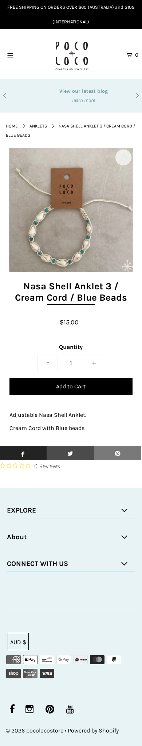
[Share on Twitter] (70, 453)
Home (12, 126)
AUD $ (18, 642)
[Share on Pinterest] (117, 453)
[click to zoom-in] (123, 157)
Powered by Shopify (93, 730)
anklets (38, 126)
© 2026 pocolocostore (34, 730)
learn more (71, 100)
